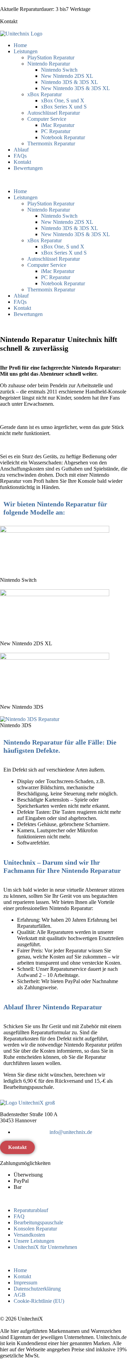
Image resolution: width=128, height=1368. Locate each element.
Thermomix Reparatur (51, 143)
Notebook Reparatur (63, 137)
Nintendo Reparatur (48, 64)
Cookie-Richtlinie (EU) (39, 1301)
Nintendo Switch (59, 70)
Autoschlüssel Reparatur (53, 113)
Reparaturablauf (31, 1210)
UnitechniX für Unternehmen (45, 1247)
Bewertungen (28, 168)
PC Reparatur (55, 131)
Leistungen (26, 51)
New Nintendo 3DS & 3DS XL (75, 88)
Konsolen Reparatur (35, 1229)
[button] (64, 180)
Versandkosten (29, 1235)
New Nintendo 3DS (21, 707)
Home (20, 45)
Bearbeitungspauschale (38, 1222)
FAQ (19, 1216)
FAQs (20, 156)
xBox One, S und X (62, 100)
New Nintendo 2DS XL (67, 76)
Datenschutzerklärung (37, 1289)
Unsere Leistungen (34, 1241)
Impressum (25, 1282)
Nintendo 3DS (15, 725)
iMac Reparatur (57, 125)
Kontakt (8, 21)
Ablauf (21, 150)
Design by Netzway (62, 1355)
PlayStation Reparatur (50, 57)
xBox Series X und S (64, 107)
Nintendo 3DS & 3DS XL (69, 82)
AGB (20, 1295)
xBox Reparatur (44, 94)
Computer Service (46, 119)
